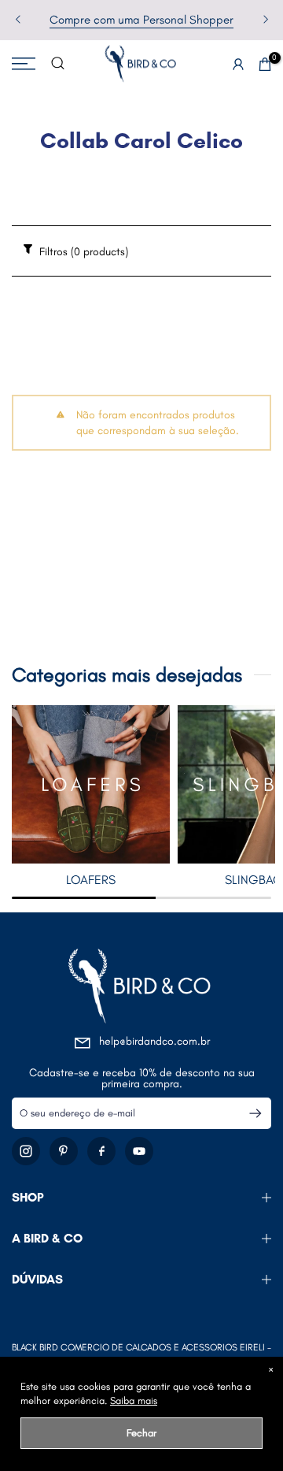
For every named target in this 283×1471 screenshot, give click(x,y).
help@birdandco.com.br (154, 1041)
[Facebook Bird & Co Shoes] (101, 1151)
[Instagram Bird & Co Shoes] (26, 1151)
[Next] (264, 20)
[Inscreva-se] (248, 1113)
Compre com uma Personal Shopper (141, 20)
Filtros (82, 251)
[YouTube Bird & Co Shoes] (139, 1151)
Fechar (141, 1433)
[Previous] (19, 20)
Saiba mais (133, 1400)
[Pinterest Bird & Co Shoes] (64, 1151)
